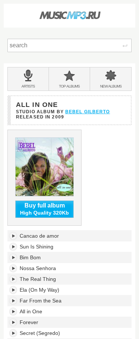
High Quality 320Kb (44, 209)
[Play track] (13, 236)
